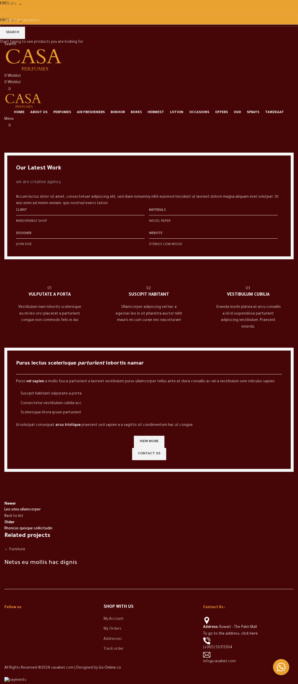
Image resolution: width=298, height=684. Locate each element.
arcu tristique (68, 425)
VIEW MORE (149, 442)
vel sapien (35, 382)
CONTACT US (149, 454)
